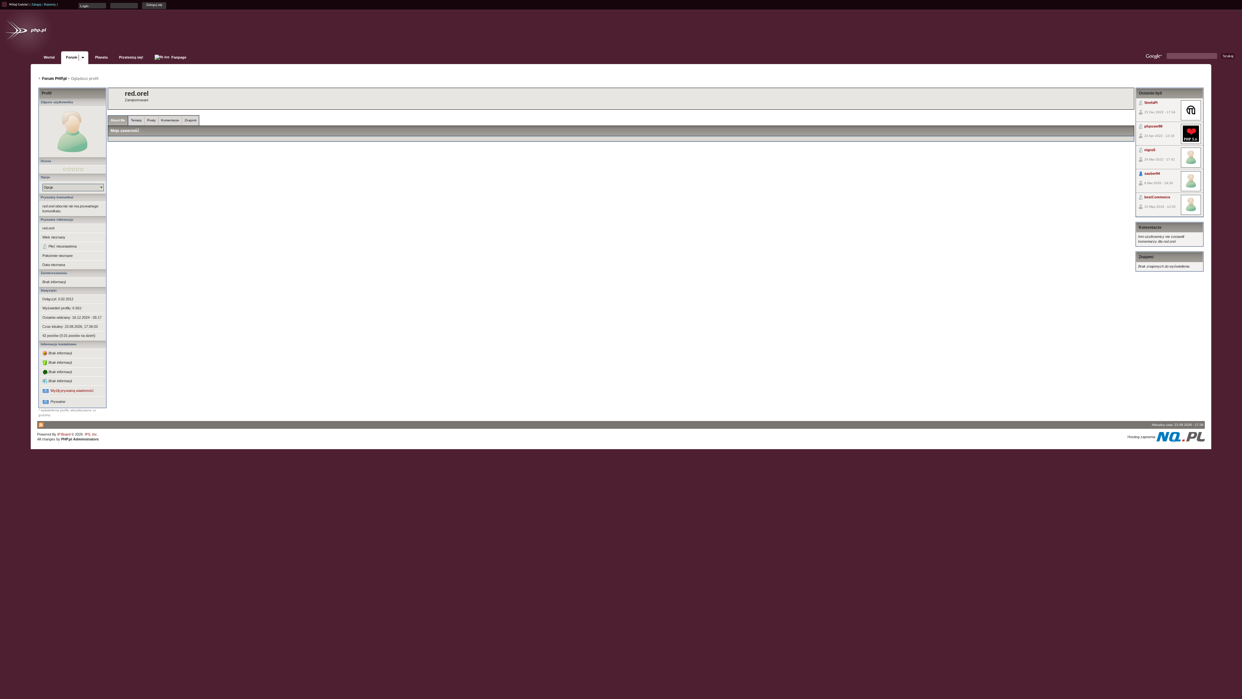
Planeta (101, 57)
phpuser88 (1153, 126)
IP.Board (64, 434)
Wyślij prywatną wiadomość (72, 391)
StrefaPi (1151, 103)
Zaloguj (36, 4)
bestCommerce (1157, 197)
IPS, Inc (91, 434)
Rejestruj (50, 4)
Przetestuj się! (131, 57)
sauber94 (1152, 173)
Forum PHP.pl (54, 78)
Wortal (49, 57)
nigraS (1149, 150)
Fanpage (178, 57)
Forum (71, 57)
